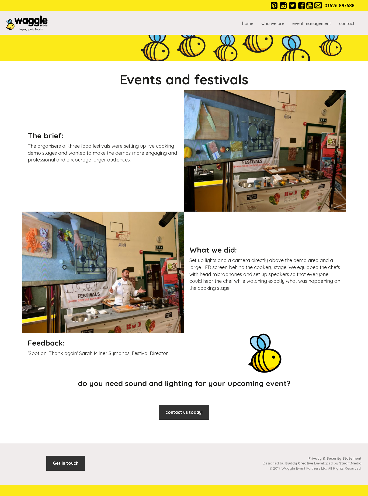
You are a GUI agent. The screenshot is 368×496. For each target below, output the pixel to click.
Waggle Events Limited (26, 23)
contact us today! (184, 412)
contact (347, 23)
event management (311, 23)
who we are (272, 23)
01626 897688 (339, 5)
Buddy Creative (299, 463)
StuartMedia (350, 463)
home (247, 23)
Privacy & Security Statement (335, 458)
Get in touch (65, 463)
